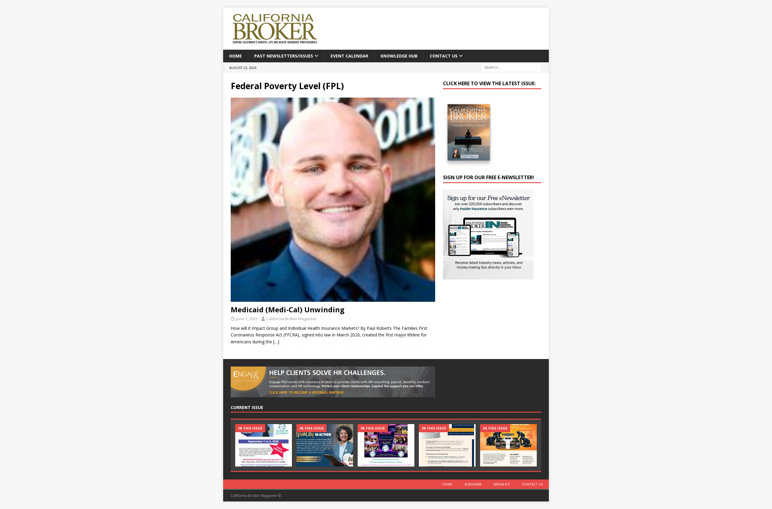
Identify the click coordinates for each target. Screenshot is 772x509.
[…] (276, 342)
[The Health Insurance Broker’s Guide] (447, 445)
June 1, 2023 (247, 318)
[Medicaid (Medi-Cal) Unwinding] (333, 200)
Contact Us (443, 56)
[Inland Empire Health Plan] (324, 445)
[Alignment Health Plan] (508, 445)
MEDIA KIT (502, 484)
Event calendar (349, 56)
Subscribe (473, 484)
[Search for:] (511, 67)
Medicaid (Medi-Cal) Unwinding (287, 309)
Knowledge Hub (399, 56)
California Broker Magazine (291, 318)
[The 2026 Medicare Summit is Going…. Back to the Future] (386, 445)
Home (235, 56)
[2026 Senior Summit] (263, 445)
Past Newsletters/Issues (283, 56)
